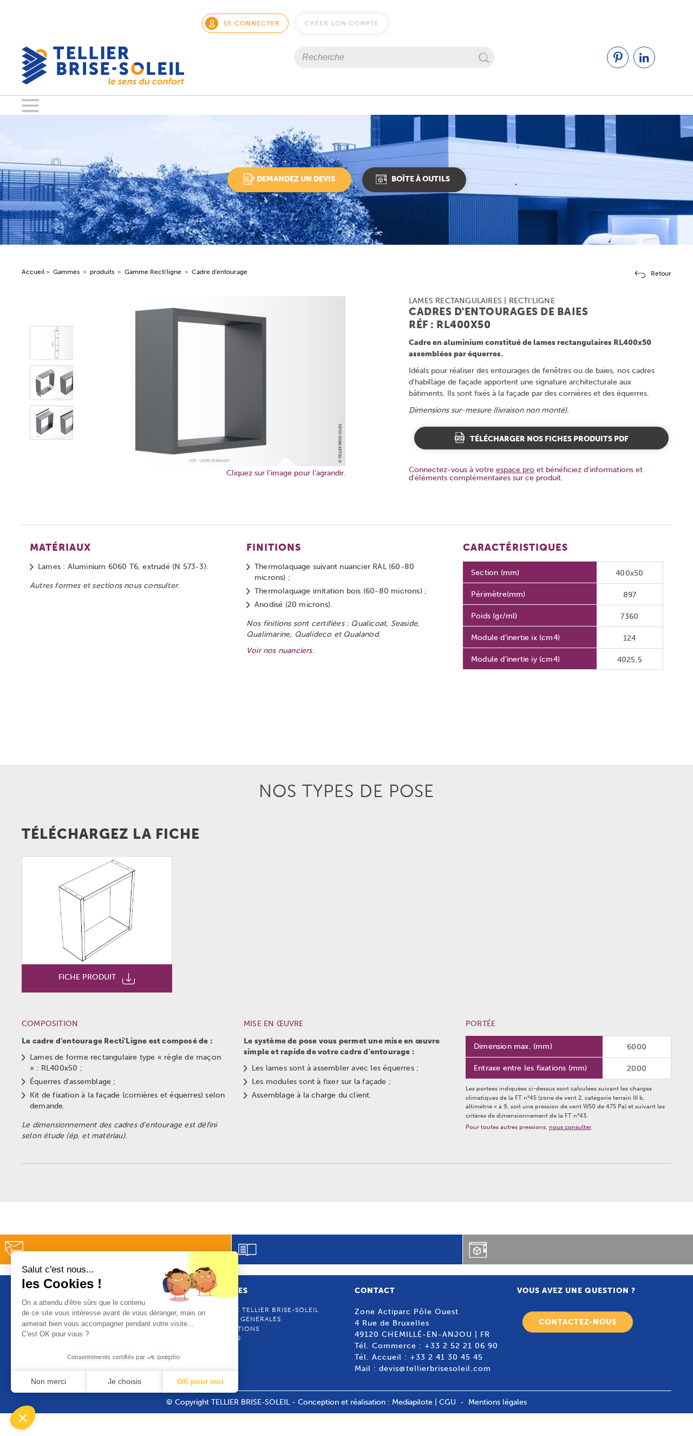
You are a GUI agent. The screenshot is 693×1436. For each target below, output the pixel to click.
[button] (23, 1418)
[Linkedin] (644, 65)
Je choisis (124, 1381)
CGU (447, 1402)
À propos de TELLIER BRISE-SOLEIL (255, 1310)
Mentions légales (497, 1402)
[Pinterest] (618, 65)
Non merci (48, 1381)
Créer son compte (342, 23)
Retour (661, 273)
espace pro (515, 469)
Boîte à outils (420, 179)
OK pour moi (200, 1381)
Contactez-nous (578, 1322)
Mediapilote (412, 1402)
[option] (57, 343)
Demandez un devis (296, 179)
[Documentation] (347, 1249)
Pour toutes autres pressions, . (529, 1127)
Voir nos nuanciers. (280, 650)
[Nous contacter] (115, 1249)
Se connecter (252, 23)
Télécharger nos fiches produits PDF (549, 438)
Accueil (33, 272)
